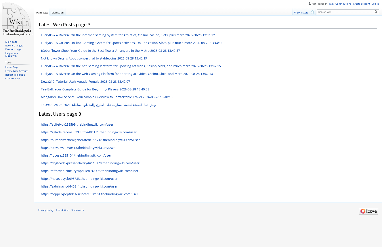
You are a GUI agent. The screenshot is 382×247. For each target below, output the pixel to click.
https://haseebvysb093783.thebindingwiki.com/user (79, 178)
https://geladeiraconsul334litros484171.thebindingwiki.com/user (89, 132)
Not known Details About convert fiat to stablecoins (94, 58)
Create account (361, 3)
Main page (42, 12)
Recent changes (14, 45)
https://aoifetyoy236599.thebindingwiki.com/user (77, 124)
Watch (313, 11)
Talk (331, 3)
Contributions (343, 3)
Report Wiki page (15, 74)
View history (301, 12)
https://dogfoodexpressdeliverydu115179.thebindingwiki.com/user (90, 163)
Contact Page (12, 78)
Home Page (11, 67)
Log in (375, 3)
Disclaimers (77, 210)
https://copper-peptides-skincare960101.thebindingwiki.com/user (89, 194)
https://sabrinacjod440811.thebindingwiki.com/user (79, 186)
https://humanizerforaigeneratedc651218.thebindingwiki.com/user (90, 140)
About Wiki (62, 210)
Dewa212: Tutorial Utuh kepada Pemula (85, 81)
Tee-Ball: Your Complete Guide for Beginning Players (95, 89)
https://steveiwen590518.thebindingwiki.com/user (78, 148)
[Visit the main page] (17, 17)
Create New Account (16, 71)
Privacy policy (46, 210)
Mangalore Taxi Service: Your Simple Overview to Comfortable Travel (106, 97)
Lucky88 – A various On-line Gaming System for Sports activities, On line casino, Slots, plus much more (132, 43)
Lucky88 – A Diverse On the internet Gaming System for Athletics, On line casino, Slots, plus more (128, 35)
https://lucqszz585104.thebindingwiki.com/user (76, 155)
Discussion (58, 12)
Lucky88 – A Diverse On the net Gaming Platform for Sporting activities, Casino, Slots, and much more (131, 66)
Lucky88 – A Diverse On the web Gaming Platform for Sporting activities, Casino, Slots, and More (127, 74)
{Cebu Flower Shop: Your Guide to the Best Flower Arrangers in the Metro (110, 50)
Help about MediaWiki (11, 54)
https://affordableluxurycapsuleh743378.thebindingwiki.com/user (89, 171)
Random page (13, 49)
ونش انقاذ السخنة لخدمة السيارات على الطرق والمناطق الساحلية (98, 105)
